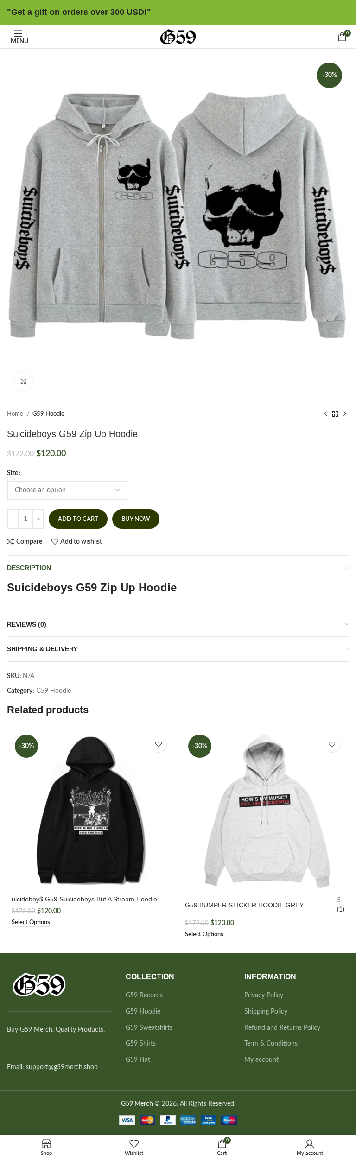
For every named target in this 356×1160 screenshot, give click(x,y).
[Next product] (344, 414)
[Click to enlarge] (23, 381)
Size (12, 473)
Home (16, 414)
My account (261, 1060)
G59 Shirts (141, 1043)
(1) (340, 909)
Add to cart (78, 519)
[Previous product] (326, 414)
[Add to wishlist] (158, 744)
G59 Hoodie (48, 414)
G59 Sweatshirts (149, 1028)
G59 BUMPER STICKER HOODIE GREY (244, 905)
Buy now (135, 519)
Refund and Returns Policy (282, 1028)
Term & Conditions (271, 1043)
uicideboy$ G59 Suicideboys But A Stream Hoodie (84, 899)
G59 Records (144, 995)
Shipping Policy (265, 1011)
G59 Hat (138, 1060)
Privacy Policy (263, 995)
